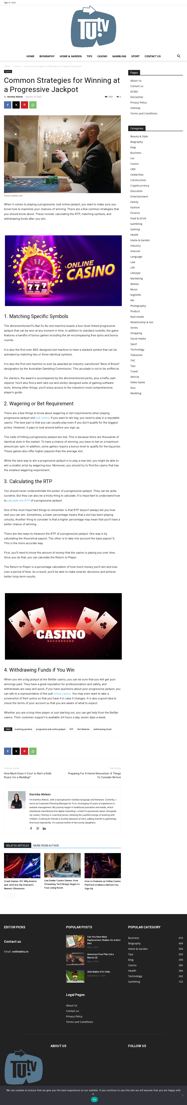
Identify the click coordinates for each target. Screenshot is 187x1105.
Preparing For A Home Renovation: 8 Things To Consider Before (94, 775)
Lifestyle (135, 273)
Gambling (119, 56)
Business (135, 152)
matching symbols (23, 729)
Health (134, 234)
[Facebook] (7, 105)
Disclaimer (136, 97)
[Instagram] (39, 828)
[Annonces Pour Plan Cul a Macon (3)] (75, 959)
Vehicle (134, 377)
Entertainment (139, 196)
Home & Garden (71, 56)
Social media (138, 338)
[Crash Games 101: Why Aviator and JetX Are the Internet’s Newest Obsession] (22, 865)
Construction (138, 180)
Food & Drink (138, 218)
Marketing (136, 278)
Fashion (135, 207)
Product (135, 311)
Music (134, 289)
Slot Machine (83, 729)
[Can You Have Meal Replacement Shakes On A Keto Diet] (75, 941)
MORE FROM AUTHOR (46, 845)
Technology (137, 349)
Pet (132, 300)
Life (132, 267)
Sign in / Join (10, 2)
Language (136, 256)
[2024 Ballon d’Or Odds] (75, 976)
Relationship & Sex (141, 322)
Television (136, 355)
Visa (132, 387)
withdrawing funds (103, 729)
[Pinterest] (24, 105)
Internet (135, 251)
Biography (47, 56)
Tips (89, 56)
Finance (135, 213)
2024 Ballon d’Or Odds (98, 972)
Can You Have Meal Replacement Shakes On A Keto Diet (104, 940)
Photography (138, 305)
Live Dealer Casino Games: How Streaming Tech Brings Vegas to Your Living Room (62, 884)
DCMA (134, 91)
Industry (135, 245)
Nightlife (135, 295)
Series (134, 327)
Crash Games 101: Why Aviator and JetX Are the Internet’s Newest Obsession (20, 885)
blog (133, 147)
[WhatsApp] (33, 105)
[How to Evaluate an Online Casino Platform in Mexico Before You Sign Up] (103, 865)
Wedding (135, 393)
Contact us (153, 56)
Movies (134, 284)
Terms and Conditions (143, 113)
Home (30, 56)
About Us (136, 80)
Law (132, 262)
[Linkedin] (46, 828)
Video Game (137, 382)
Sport (135, 56)
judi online (42, 418)
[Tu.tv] (93, 28)
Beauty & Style (139, 136)
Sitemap (135, 108)
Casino (102, 56)
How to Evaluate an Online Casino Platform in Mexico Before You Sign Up (103, 885)
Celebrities (137, 174)
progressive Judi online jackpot (51, 729)
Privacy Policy (138, 102)
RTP (71, 729)
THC (132, 360)
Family (134, 202)
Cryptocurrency (139, 185)
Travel (134, 371)
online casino (62, 693)
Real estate (137, 316)
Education (136, 191)
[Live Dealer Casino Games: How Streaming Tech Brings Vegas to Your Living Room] (62, 865)
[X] (16, 105)
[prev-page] (6, 896)
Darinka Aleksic (15, 96)
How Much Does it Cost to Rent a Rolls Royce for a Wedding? (27, 775)
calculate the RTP (18, 500)
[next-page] (12, 896)
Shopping (136, 333)
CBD (133, 169)
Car (132, 158)
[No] (182, 1095)
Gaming (135, 229)
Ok (94, 1099)
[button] (178, 56)
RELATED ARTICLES (17, 845)
